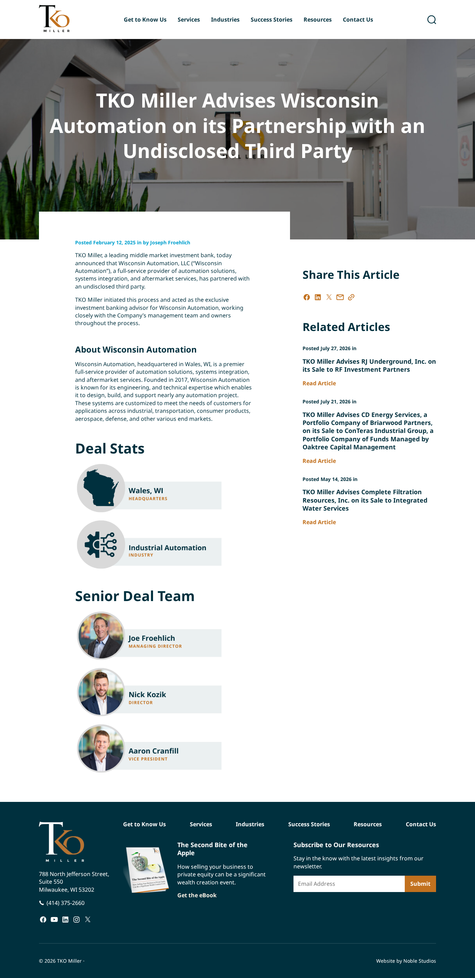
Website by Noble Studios (406, 960)
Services (189, 19)
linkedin (65, 919)
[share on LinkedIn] (318, 297)
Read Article (319, 383)
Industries (225, 19)
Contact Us (358, 19)
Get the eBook (197, 895)
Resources (318, 19)
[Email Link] (340, 297)
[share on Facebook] (307, 297)
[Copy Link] (351, 297)
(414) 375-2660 (65, 903)
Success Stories (271, 19)
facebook (43, 919)
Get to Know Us (145, 19)
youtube (54, 919)
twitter (87, 919)
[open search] (431, 19)
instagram (76, 919)
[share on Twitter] (329, 297)
